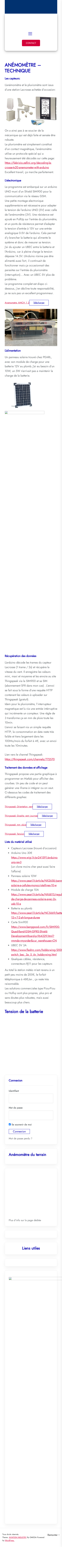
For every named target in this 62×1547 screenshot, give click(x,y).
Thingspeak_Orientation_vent (19, 806)
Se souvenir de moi (21, 1124)
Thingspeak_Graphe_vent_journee (21, 815)
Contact (31, 43)
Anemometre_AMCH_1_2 (17, 302)
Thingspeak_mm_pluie (15, 824)
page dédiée (34, 1220)
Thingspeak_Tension (14, 833)
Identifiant (14, 1091)
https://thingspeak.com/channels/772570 (30, 759)
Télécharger (39, 302)
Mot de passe (16, 1107)
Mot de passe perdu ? (20, 1138)
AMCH (31, 21)
